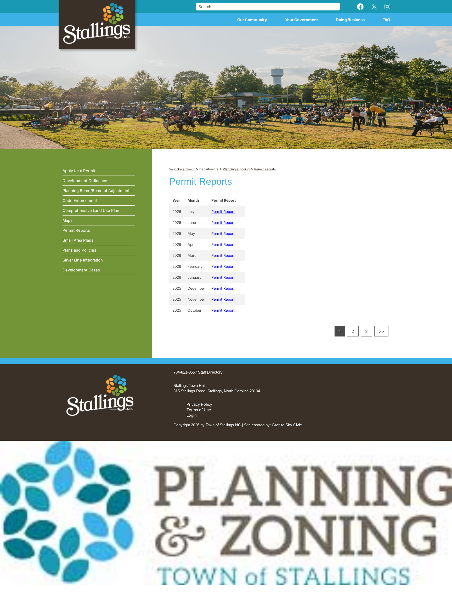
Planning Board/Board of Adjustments (97, 190)
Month (193, 200)
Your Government (301, 19)
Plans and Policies (79, 250)
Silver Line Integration (83, 260)
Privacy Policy (199, 404)
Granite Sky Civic (287, 425)
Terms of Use (199, 409)
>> (381, 331)
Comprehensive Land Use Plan (91, 210)
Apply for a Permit (79, 170)
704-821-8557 (185, 372)
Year (176, 200)
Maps (67, 220)
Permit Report (223, 200)
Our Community (252, 19)
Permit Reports (76, 230)
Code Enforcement (80, 200)
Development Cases (81, 270)
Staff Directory (210, 372)
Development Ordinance (85, 180)
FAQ (386, 19)
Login (192, 415)
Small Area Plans (78, 240)
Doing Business (350, 19)
